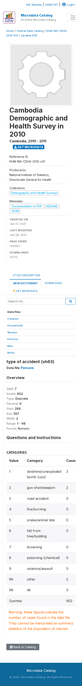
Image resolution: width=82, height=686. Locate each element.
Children (13, 318)
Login (70, 4)
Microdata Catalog (36, 15)
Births (11, 352)
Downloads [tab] (53, 283)
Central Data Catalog (30, 30)
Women (12, 332)
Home (10, 30)
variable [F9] (29, 35)
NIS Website (34, 4)
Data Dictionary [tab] (25, 283)
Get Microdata (30, 147)
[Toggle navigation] (73, 17)
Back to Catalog (24, 647)
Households (15, 325)
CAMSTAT (51, 4)
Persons (12, 339)
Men (10, 346)
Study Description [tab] (26, 275)
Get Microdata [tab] (26, 291)
